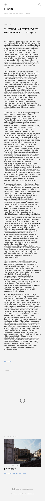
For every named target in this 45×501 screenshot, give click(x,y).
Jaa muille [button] (7, 361)
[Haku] (39, 4)
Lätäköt (10, 469)
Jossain (8, 9)
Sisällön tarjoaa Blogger (24, 489)
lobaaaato (30, 494)
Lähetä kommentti (20, 473)
